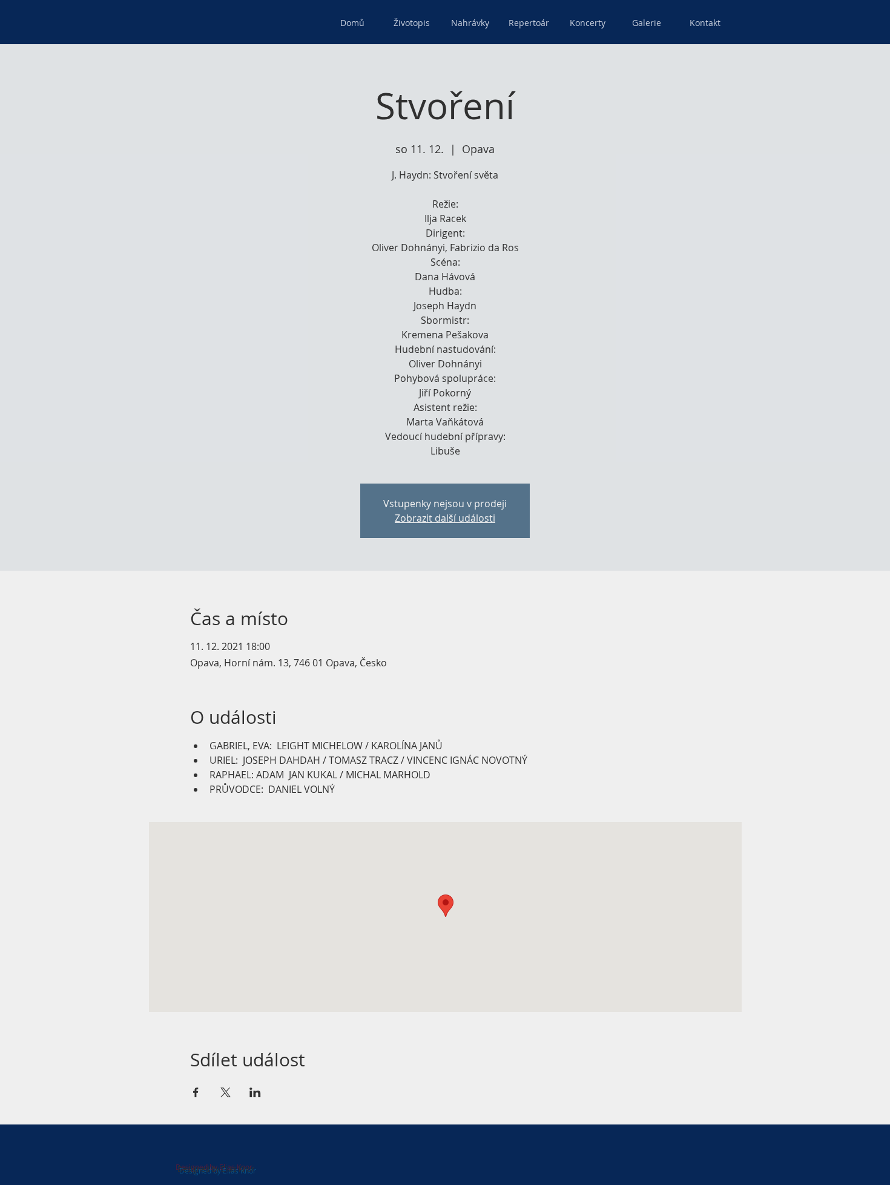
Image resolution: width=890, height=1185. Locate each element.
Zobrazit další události (445, 518)
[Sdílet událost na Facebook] (196, 1092)
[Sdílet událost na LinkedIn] (255, 1092)
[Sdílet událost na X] (225, 1092)
